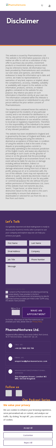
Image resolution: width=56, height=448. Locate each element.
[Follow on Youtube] (19, 393)
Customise (28, 435)
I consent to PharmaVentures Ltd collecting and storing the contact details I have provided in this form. (27, 293)
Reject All (28, 442)
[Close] (53, 403)
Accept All (28, 428)
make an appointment (36, 312)
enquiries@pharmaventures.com (31, 361)
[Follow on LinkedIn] (9, 393)
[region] (28, 424)
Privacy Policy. (37, 321)
